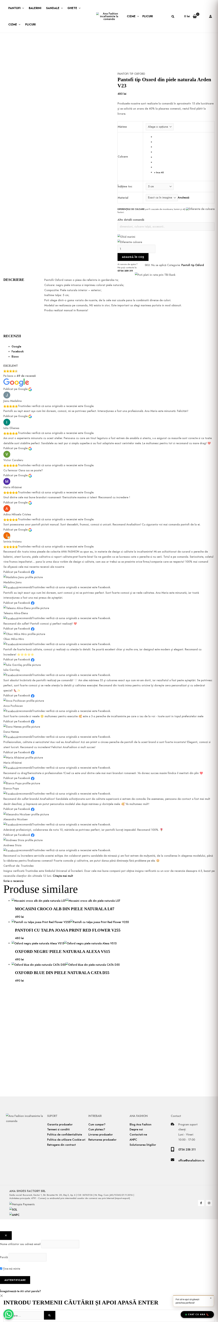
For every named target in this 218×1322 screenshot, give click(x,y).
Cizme (12, 24)
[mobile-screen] (172, 1151)
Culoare (123, 157)
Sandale (52, 8)
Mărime (122, 127)
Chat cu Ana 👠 (198, 1314)
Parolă (4, 1257)
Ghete (72, 8)
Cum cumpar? (96, 1124)
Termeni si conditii (58, 1129)
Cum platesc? (96, 1129)
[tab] (113, 346)
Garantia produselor (60, 1124)
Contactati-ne (138, 1135)
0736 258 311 (125, 270)
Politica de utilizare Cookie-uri (66, 1140)
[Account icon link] (210, 16)
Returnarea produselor (102, 1140)
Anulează (183, 197)
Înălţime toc (125, 186)
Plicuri (30, 24)
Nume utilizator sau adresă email (20, 1244)
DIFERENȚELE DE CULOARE (131, 209)
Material (123, 198)
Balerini (35, 8)
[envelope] (172, 1160)
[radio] (183, 136)
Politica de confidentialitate (64, 1135)
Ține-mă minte (11, 1269)
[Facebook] (201, 1203)
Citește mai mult (63, 876)
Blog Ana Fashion (140, 1124)
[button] (22, 8)
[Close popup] (6, 1235)
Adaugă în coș (133, 257)
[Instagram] (209, 1203)
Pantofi (14, 8)
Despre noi (136, 1129)
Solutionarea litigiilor (143, 1145)
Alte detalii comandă (131, 220)
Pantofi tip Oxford (131, 74)
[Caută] (49, 1315)
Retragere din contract (61, 1145)
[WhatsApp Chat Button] (8, 1314)
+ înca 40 (159, 172)
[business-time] (172, 1124)
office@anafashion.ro (191, 1160)
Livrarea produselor (100, 1135)
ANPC (133, 1140)
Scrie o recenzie (13, 881)
